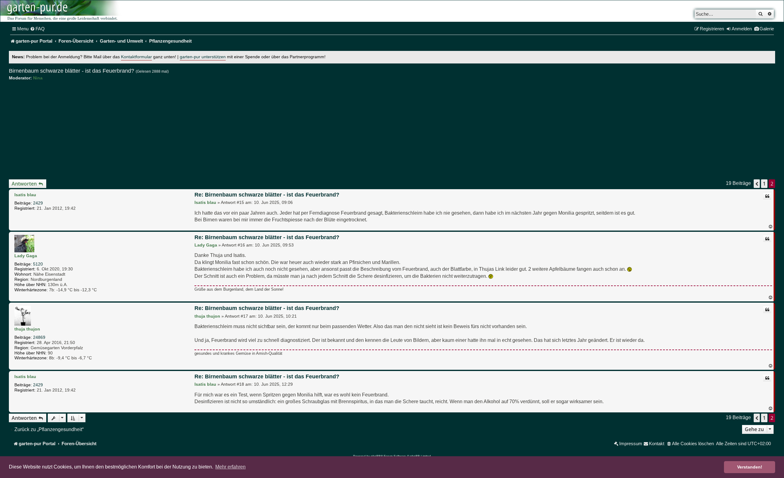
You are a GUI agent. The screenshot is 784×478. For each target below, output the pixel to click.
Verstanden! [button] (749, 467)
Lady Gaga (25, 255)
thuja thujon (27, 329)
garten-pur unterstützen (203, 57)
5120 (38, 264)
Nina (38, 77)
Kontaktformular (136, 57)
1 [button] (764, 183)
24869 (39, 337)
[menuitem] (37, 29)
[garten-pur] (61, 11)
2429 (38, 203)
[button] (757, 183)
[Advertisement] (392, 130)
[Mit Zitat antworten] (767, 196)
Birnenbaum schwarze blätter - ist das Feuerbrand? (71, 71)
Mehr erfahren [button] (230, 466)
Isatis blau (25, 194)
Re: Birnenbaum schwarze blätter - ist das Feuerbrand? (266, 195)
